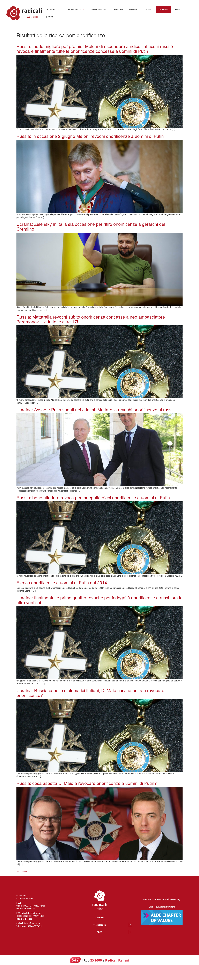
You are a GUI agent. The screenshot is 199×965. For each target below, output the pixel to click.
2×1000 (49, 17)
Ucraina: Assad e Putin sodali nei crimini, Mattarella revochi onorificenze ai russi (94, 409)
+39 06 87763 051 (28, 909)
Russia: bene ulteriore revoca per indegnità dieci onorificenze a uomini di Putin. (93, 497)
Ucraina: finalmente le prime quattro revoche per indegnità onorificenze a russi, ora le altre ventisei (99, 599)
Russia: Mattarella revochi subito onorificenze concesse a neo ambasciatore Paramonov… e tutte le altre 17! (90, 319)
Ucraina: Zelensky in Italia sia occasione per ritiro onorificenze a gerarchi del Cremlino (90, 226)
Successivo (22, 871)
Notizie (133, 9)
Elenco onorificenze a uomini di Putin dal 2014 (61, 582)
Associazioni (98, 9)
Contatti (99, 917)
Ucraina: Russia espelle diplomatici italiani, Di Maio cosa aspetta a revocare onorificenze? (90, 692)
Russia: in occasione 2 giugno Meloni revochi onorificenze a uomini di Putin (90, 136)
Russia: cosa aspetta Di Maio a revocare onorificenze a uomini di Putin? (86, 783)
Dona (177, 9)
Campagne (117, 9)
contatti (148, 9)
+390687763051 (34, 926)
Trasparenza (73, 9)
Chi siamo (51, 9)
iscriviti (163, 9)
